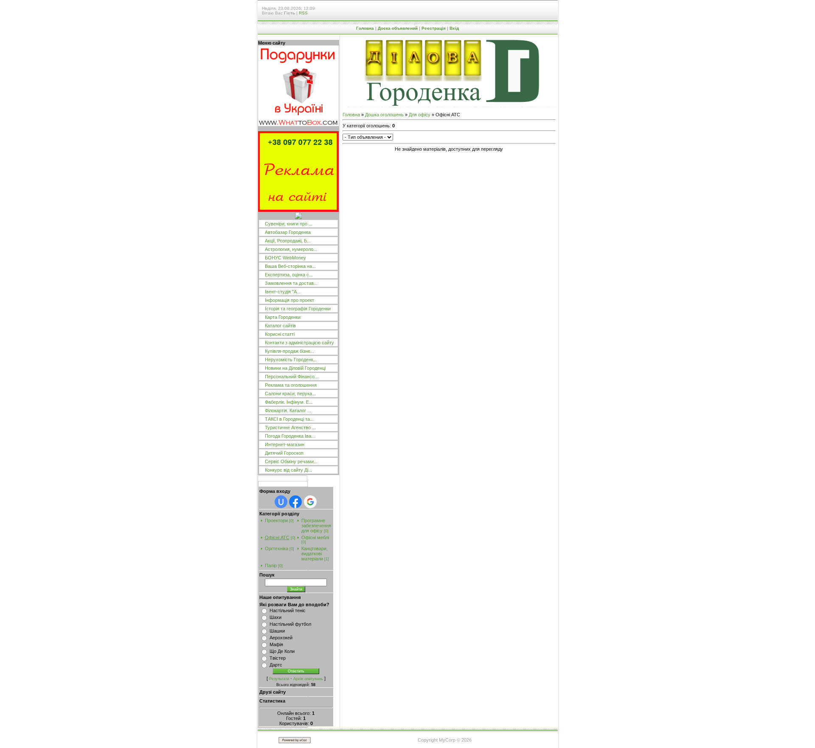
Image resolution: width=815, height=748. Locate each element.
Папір (271, 565)
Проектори (276, 520)
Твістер (278, 658)
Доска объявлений (398, 28)
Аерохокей (281, 637)
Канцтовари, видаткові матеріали (314, 553)
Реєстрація (434, 28)
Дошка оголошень (384, 114)
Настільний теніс (288, 610)
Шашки (277, 630)
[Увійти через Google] (310, 502)
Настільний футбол (290, 624)
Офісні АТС (277, 537)
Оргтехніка (276, 548)
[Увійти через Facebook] (295, 501)
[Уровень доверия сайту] (298, 217)
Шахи (275, 617)
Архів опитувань (308, 679)
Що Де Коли (282, 651)
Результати (279, 679)
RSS (303, 13)
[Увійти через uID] (281, 501)
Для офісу (419, 114)
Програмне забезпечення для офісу (316, 525)
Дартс (276, 664)
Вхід (454, 28)
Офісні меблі (315, 537)
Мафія (276, 644)
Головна (365, 28)
